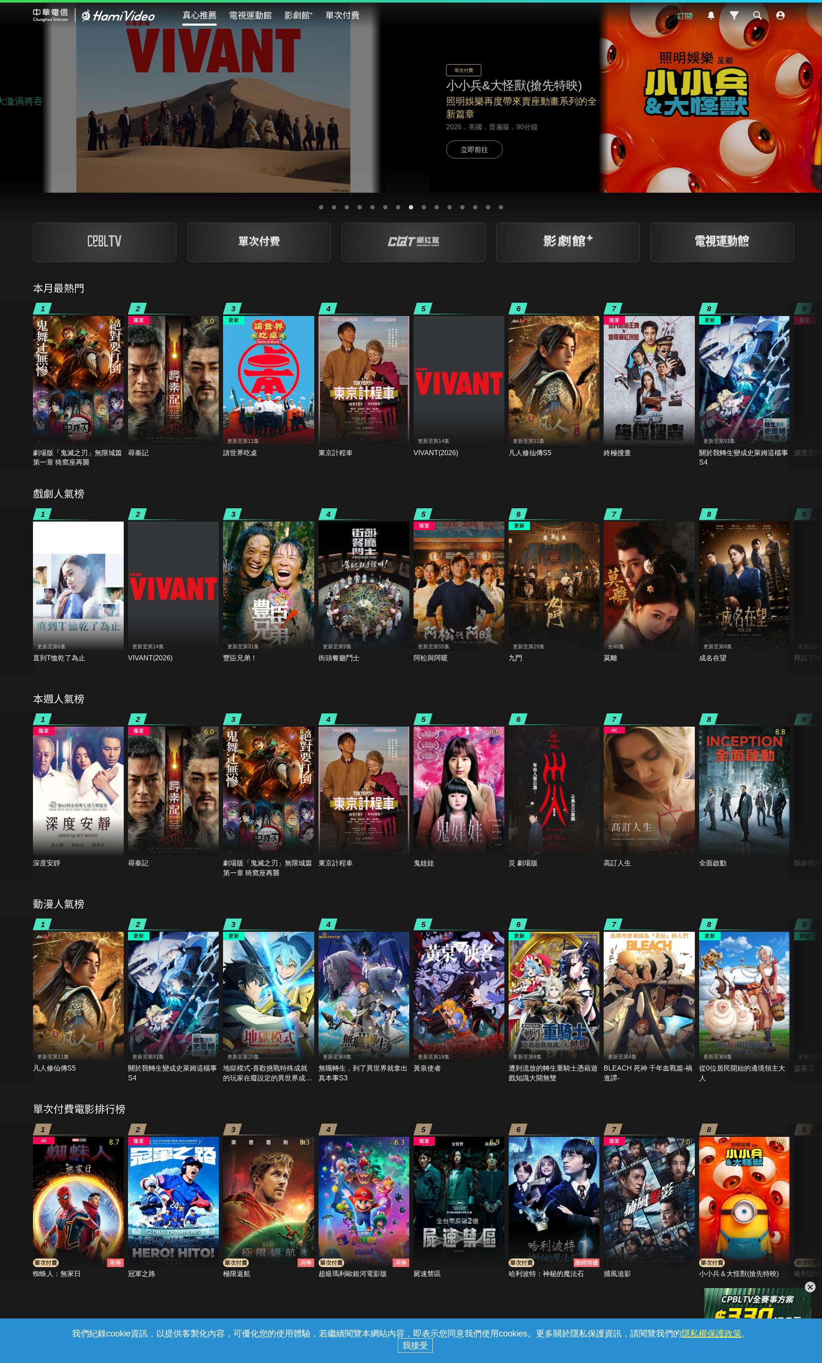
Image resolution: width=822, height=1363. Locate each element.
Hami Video (94, 15)
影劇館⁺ (298, 15)
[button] (321, 207)
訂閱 (684, 15)
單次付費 (342, 15)
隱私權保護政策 (712, 1333)
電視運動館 (250, 15)
